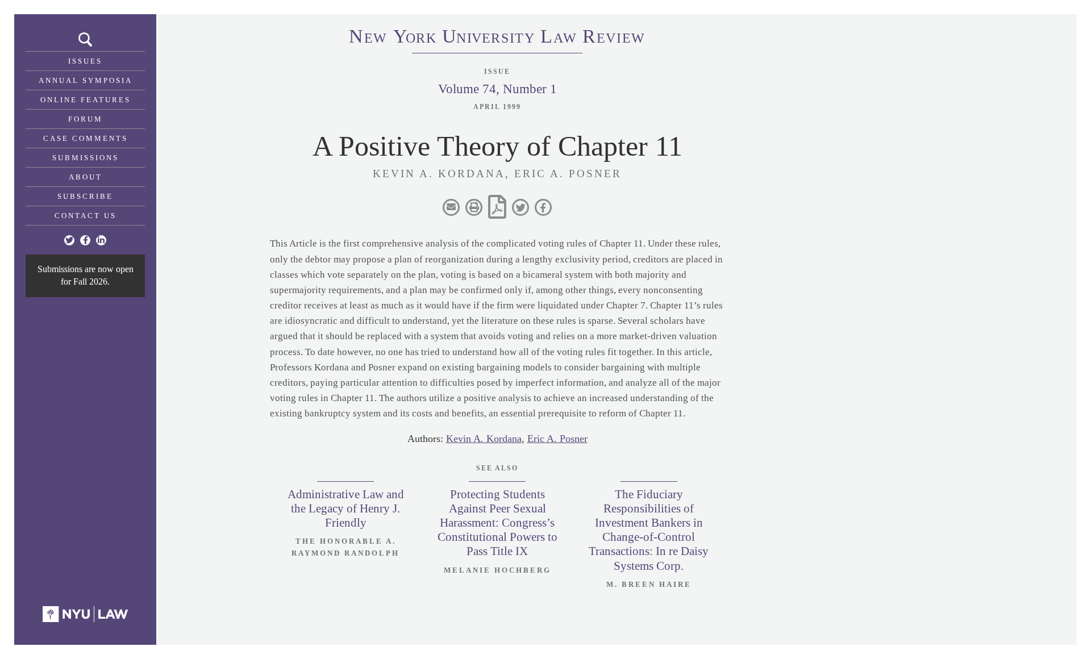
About (85, 177)
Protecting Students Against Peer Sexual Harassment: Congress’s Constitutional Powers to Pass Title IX (497, 522)
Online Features (85, 99)
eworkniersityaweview (497, 38)
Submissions (85, 157)
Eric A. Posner (557, 438)
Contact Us (85, 215)
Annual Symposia (85, 80)
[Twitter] (69, 240)
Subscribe (85, 196)
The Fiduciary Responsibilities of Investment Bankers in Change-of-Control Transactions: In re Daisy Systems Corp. (649, 530)
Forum (85, 119)
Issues (85, 61)
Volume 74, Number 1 (497, 89)
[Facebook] (85, 240)
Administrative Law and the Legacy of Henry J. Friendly (346, 508)
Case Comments (85, 138)
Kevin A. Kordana (484, 438)
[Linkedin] (101, 240)
